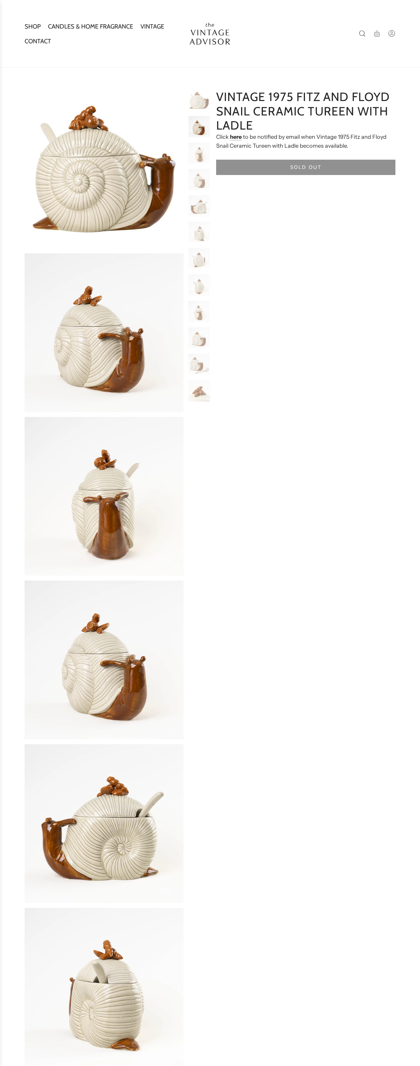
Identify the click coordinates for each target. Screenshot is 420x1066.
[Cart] (377, 33)
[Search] (362, 33)
